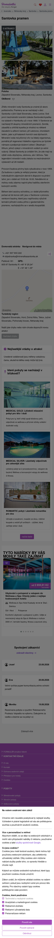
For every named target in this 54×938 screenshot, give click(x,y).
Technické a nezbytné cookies (19, 898)
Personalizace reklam (15, 913)
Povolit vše (27, 922)
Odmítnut (27, 933)
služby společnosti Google (28, 842)
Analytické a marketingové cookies (21, 902)
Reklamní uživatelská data (17, 909)
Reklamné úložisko (14, 905)
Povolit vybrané (27, 927)
